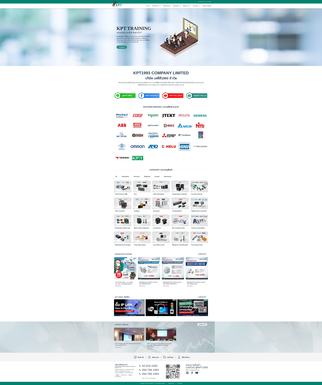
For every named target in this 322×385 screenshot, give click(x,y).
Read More (118, 286)
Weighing (147, 176)
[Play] (129, 307)
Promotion (166, 6)
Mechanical (167, 176)
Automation (125, 176)
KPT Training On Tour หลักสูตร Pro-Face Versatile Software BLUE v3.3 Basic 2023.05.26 (159, 345)
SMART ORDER (207, 6)
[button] (158, 64)
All (116, 176)
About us (186, 6)
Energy (157, 176)
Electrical (137, 176)
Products (155, 6)
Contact (196, 6)
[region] (161, 37)
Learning (176, 6)
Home (148, 6)
